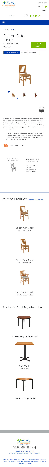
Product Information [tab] (12, 52)
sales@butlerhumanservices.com (28, 453)
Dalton (13, 30)
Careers (29, 463)
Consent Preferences (31, 461)
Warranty (22, 463)
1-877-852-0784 (29, 451)
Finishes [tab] (24, 52)
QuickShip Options (16, 145)
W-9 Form (42, 461)
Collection (32, 52)
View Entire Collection (36, 199)
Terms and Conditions (16, 461)
